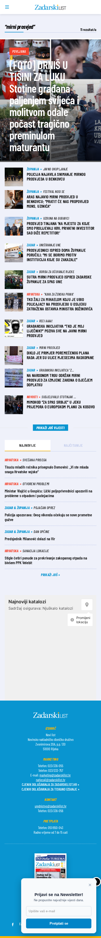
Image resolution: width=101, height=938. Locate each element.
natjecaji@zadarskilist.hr (50, 780)
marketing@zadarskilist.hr (55, 775)
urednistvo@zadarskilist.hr (50, 806)
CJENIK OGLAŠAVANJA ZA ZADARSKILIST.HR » (50, 784)
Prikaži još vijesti (50, 427)
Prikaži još (49, 574)
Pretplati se (59, 923)
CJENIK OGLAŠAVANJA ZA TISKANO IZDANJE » (50, 789)
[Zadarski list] (50, 7)
